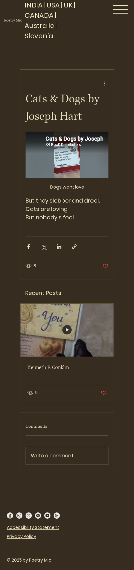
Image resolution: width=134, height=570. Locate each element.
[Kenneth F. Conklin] (67, 330)
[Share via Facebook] (28, 247)
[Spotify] (38, 515)
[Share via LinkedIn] (59, 247)
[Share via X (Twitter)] (44, 247)
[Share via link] (74, 247)
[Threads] (57, 515)
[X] (29, 515)
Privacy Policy (21, 536)
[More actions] (104, 83)
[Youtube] (47, 515)
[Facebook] (10, 515)
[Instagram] (19, 515)
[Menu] (121, 9)
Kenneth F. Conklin (48, 367)
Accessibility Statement (33, 527)
